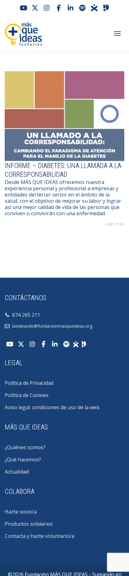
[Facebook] (58, 7)
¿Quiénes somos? (25, 447)
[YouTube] (22, 7)
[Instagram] (46, 7)
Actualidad (17, 471)
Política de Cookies (27, 395)
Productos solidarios (29, 523)
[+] (64, 116)
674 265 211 (25, 314)
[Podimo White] (83, 343)
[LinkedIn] (70, 7)
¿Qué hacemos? (23, 459)
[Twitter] (34, 7)
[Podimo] (106, 7)
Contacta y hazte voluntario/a (39, 536)
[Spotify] (82, 7)
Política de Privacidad (29, 383)
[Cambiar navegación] (117, 33)
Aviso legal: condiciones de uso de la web (52, 407)
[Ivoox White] (75, 343)
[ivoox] (94, 7)
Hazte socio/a (21, 511)
